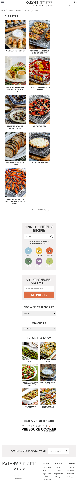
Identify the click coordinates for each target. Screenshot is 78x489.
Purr (22, 478)
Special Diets (46, 479)
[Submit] (70, 5)
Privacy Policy (19, 475)
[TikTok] (43, 5)
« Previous (41, 210)
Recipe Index (46, 467)
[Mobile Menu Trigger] (1, 2)
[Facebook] (36, 5)
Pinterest (71, 467)
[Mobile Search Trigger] (76, 2)
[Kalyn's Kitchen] (19, 464)
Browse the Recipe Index (38, 241)
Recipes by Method (15, 10)
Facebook (70, 470)
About (59, 467)
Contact (58, 470)
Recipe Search (46, 470)
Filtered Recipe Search (38, 244)
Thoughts (58, 477)
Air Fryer (27, 10)
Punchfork (70, 474)
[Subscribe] (66, 451)
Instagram (70, 477)
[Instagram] (39, 5)
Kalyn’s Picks (58, 474)
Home (3, 10)
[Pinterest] (33, 5)
